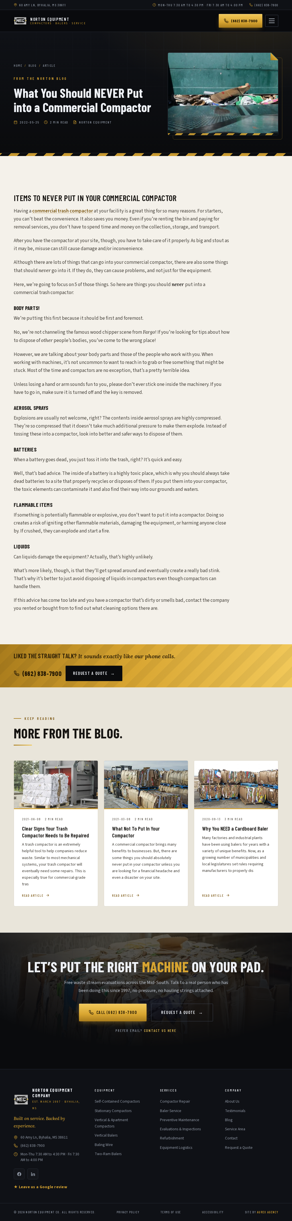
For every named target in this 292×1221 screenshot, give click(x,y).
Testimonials (235, 1110)
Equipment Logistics (176, 1147)
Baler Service (170, 1110)
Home (18, 65)
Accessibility (213, 1212)
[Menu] (271, 21)
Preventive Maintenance (179, 1120)
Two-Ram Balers (108, 1154)
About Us (232, 1101)
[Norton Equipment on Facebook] (19, 1174)
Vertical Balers (106, 1135)
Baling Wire (104, 1144)
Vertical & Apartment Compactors (111, 1123)
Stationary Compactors (113, 1110)
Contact (231, 1138)
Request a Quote (94, 673)
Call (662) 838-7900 (116, 1012)
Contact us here (160, 1030)
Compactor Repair (175, 1101)
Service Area (235, 1129)
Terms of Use (171, 1212)
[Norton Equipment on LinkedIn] (32, 1174)
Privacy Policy (128, 1212)
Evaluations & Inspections (180, 1129)
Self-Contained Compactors (117, 1101)
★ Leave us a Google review (40, 1187)
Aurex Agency (267, 1212)
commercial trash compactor (62, 211)
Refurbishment (172, 1138)
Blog (32, 65)
